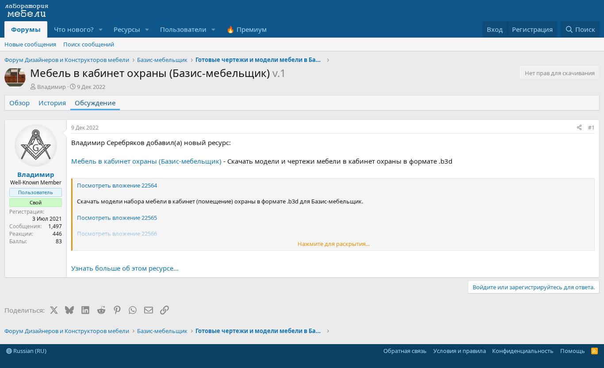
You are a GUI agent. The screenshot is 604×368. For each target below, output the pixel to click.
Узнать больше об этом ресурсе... (125, 268)
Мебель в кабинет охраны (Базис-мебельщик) (146, 161)
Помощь (572, 351)
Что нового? (74, 29)
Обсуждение (95, 102)
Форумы (26, 29)
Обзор (19, 102)
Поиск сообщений (88, 44)
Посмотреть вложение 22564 (117, 185)
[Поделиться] (579, 128)
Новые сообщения (30, 44)
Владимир (51, 87)
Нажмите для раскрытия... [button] (334, 244)
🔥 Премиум (246, 29)
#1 (591, 127)
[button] (101, 29)
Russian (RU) (29, 351)
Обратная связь (405, 351)
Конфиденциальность (523, 351)
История (52, 102)
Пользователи (183, 29)
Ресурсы (127, 29)
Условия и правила (459, 351)
